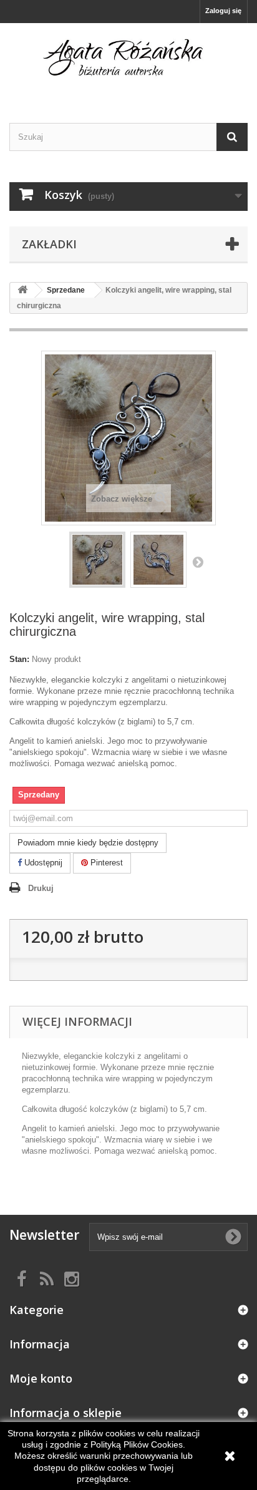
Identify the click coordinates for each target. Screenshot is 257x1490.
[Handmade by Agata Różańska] (128, 62)
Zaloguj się (223, 10)
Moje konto (40, 1378)
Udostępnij (42, 862)
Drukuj (41, 888)
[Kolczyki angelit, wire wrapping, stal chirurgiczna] (97, 559)
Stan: (19, 659)
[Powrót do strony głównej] (22, 290)
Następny (198, 561)
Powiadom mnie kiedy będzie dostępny (87, 842)
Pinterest (105, 862)
